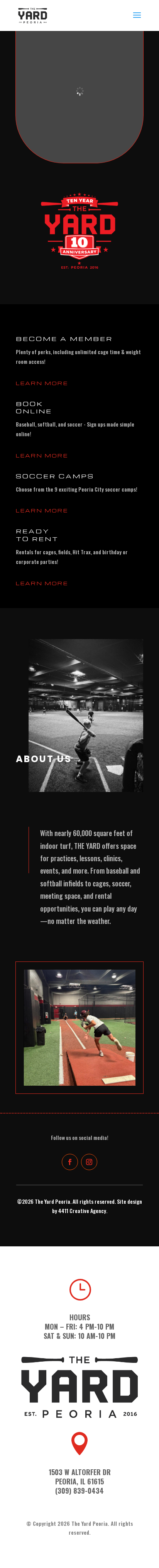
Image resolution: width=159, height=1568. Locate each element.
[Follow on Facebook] (70, 1162)
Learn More (42, 383)
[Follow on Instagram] (89, 1162)
